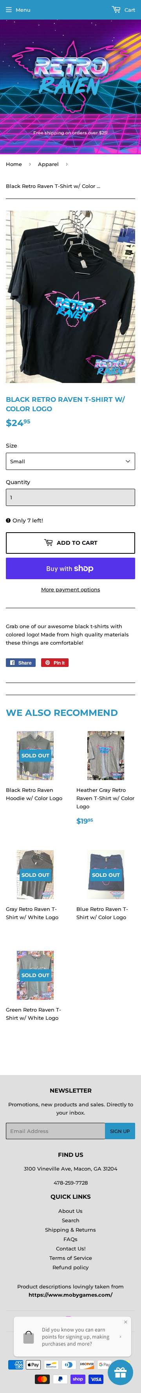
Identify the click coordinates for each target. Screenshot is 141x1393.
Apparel (48, 164)
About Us (70, 1211)
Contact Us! (70, 1248)
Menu (23, 10)
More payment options (70, 589)
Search (71, 1220)
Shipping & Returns (70, 1230)
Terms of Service (70, 1258)
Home (14, 164)
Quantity (18, 482)
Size (11, 445)
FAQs (70, 1239)
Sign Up (120, 1131)
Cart (129, 10)
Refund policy (70, 1267)
